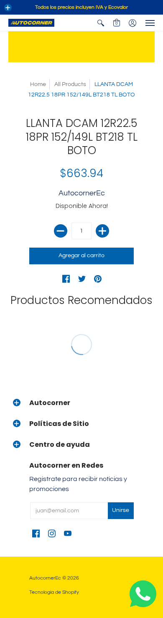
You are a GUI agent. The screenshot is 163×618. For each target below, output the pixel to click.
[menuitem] (101, 23)
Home (38, 84)
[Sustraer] (60, 231)
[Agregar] (102, 231)
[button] (8, 7)
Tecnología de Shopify (54, 592)
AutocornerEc (82, 193)
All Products (70, 84)
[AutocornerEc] (31, 23)
